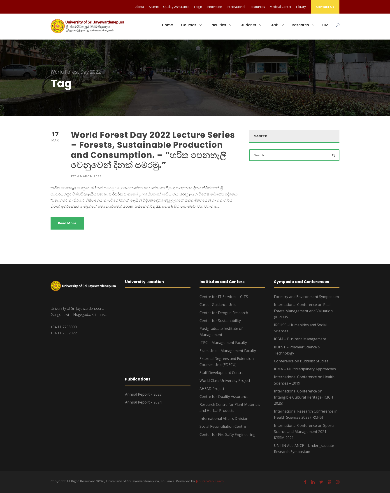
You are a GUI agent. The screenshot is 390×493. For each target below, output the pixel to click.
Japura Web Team (210, 481)
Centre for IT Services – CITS (224, 296)
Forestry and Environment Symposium (306, 296)
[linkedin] (313, 482)
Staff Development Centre (222, 372)
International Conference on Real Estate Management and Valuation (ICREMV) (303, 310)
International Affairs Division (224, 418)
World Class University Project (225, 380)
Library (301, 7)
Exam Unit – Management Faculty (228, 350)
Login (198, 7)
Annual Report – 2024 (143, 402)
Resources (257, 7)
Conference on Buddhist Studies (301, 361)
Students (247, 25)
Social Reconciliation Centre (223, 426)
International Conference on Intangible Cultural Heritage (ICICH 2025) (303, 397)
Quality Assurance (176, 7)
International (236, 7)
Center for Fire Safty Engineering (227, 434)
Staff (274, 25)
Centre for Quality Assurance (224, 396)
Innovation (214, 7)
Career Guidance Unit (218, 304)
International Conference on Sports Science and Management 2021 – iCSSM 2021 (304, 431)
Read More (67, 223)
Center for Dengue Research (224, 312)
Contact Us (325, 7)
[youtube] (329, 482)
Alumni (154, 7)
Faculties (218, 25)
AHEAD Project (212, 388)
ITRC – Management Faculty (223, 342)
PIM (325, 25)
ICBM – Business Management (300, 338)
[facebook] (305, 482)
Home (167, 25)
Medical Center (280, 7)
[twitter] (321, 482)
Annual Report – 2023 (143, 394)
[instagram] (337, 482)
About (139, 7)
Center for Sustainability (220, 320)
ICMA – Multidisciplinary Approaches (305, 368)
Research (300, 25)
